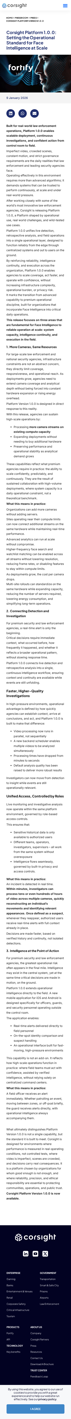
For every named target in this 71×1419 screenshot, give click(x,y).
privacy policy (47, 1399)
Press (33, 1345)
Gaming (11, 1279)
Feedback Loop (39, 1376)
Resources (36, 1351)
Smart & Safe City (49, 1285)
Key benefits (13, 1351)
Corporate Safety (16, 1303)
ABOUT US (36, 1327)
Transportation (48, 1279)
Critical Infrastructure (18, 1310)
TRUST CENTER (38, 1370)
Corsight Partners (39, 1339)
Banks (10, 1285)
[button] (65, 5)
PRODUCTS (13, 1327)
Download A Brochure (42, 1364)
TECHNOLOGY (15, 1345)
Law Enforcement (49, 1303)
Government (48, 1272)
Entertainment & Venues (19, 1291)
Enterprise (13, 1272)
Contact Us (36, 1358)
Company (35, 1333)
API (8, 1339)
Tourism (11, 1316)
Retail (10, 1297)
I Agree (35, 1409)
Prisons (44, 1291)
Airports (44, 1297)
